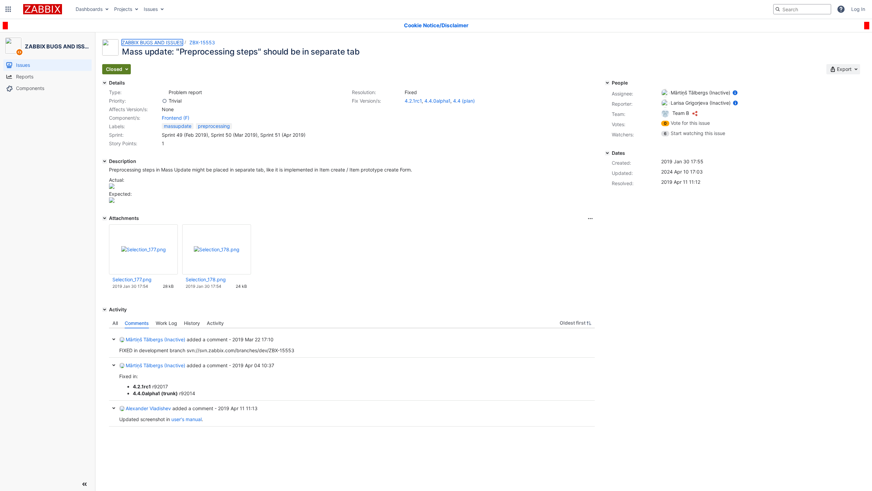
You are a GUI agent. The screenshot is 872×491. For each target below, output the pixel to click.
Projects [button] (123, 9)
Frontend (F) (175, 118)
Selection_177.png (132, 279)
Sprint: (116, 135)
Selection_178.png (206, 279)
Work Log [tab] (166, 323)
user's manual (186, 419)
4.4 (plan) (464, 101)
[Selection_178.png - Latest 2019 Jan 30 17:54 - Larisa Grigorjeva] (216, 249)
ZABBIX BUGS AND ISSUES (152, 42)
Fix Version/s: (366, 101)
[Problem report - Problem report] (164, 92)
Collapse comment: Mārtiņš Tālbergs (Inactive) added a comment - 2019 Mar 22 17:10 (113, 339)
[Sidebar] (84, 484)
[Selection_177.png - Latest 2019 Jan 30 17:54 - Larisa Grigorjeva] (143, 249)
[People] (607, 82)
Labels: (117, 126)
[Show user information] (735, 92)
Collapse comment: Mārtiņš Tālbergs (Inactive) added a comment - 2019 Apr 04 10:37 (113, 365)
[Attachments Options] (590, 218)
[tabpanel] (352, 377)
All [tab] (115, 323)
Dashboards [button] (89, 9)
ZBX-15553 (202, 42)
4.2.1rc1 (413, 101)
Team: (618, 114)
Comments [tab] (137, 323)
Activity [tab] (215, 323)
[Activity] (104, 309)
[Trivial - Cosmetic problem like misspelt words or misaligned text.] (164, 101)
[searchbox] (802, 9)
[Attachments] (104, 218)
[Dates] (607, 153)
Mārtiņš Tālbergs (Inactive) (155, 339)
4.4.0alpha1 (437, 101)
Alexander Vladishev (148, 408)
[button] (8, 9)
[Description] (104, 161)
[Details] (104, 82)
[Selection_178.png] (111, 201)
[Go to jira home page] (42, 9)
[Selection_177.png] (111, 187)
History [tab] (192, 323)
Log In (858, 9)
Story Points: (123, 143)
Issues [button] (151, 9)
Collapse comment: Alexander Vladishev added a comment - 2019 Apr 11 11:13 (113, 408)
